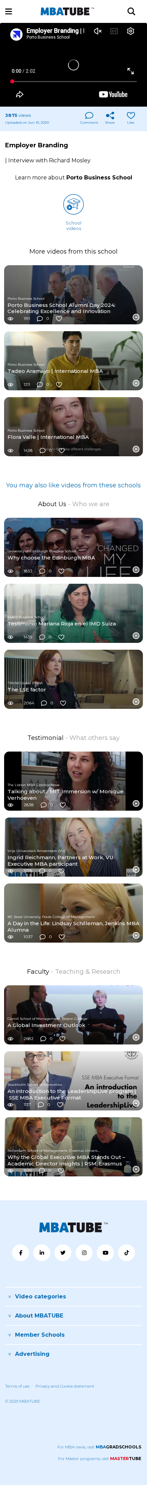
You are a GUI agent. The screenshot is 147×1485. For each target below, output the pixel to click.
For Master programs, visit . (100, 1458)
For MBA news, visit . (99, 1446)
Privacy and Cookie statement (65, 1386)
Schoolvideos (73, 225)
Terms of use (17, 1386)
